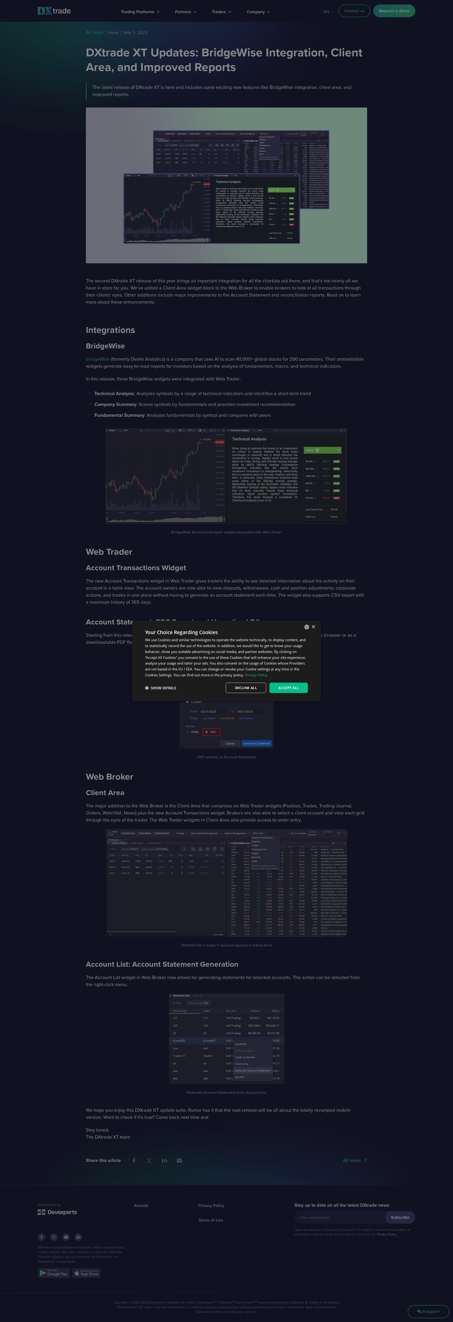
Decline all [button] (246, 687)
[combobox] (306, 627)
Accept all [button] (288, 687)
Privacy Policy (256, 675)
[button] (160, 687)
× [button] (313, 626)
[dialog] (226, 661)
